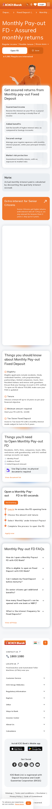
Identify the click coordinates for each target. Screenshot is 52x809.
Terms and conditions (24, 793)
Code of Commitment (33, 796)
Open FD (15, 50)
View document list (13, 477)
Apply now (9, 533)
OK (28, 803)
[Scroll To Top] (45, 643)
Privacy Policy (16, 796)
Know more (41, 44)
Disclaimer (41, 793)
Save (37, 50)
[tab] (11, 503)
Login (41, 4)
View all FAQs (11, 623)
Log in (11, 509)
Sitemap (9, 793)
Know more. (19, 804)
